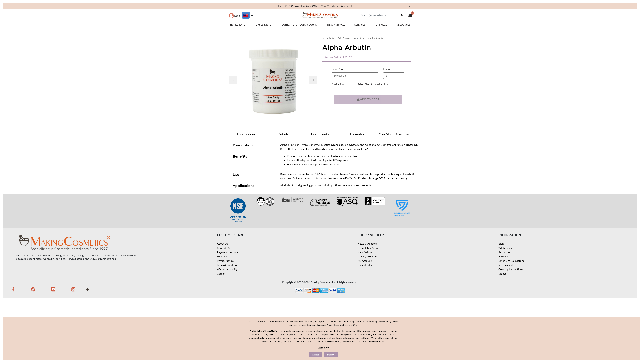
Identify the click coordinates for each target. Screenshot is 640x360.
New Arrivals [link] (336, 25)
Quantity (388, 68)
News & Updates (367, 243)
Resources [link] (403, 25)
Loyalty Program (367, 256)
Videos (502, 273)
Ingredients (328, 38)
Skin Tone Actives (347, 38)
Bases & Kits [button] (263, 25)
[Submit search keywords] (402, 15)
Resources (504, 252)
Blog (501, 243)
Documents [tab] (320, 134)
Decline (330, 354)
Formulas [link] (380, 25)
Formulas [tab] (357, 134)
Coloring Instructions (510, 269)
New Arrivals (365, 252)
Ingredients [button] (237, 25)
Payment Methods (227, 252)
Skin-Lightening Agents (371, 38)
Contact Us (223, 248)
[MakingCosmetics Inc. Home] (320, 14)
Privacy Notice (225, 260)
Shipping (222, 256)
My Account (365, 260)
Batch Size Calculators (511, 260)
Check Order (365, 264)
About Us (222, 243)
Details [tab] (283, 134)
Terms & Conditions (228, 264)
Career (221, 273)
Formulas (503, 256)
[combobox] (382, 15)
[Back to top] (87, 291)
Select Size (338, 68)
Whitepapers (506, 248)
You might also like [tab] (394, 134)
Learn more (323, 347)
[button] (235, 15)
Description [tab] (246, 134)
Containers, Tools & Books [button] (299, 25)
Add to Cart (369, 99)
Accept (315, 354)
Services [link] (360, 25)
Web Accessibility (227, 269)
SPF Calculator (507, 264)
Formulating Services (370, 248)
